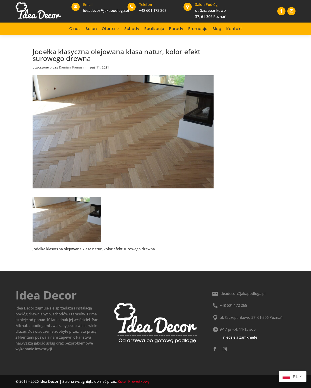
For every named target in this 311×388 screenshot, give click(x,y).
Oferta (108, 28)
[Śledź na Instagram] (291, 11)
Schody (131, 28)
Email (87, 4)
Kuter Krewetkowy (134, 381)
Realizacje (154, 28)
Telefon (145, 4)
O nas (75, 28)
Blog (216, 28)
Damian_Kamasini (72, 67)
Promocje (197, 28)
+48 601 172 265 (233, 305)
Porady (176, 28)
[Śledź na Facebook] (281, 11)
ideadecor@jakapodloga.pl (242, 293)
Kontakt (234, 28)
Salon (91, 28)
